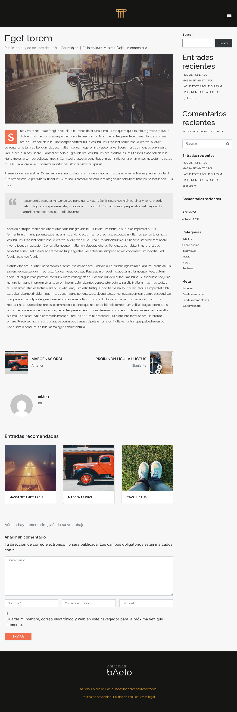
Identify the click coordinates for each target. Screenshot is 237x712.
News (186, 262)
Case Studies (190, 245)
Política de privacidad (96, 697)
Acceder (187, 288)
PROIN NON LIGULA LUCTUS (200, 92)
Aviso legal (147, 697)
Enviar (18, 636)
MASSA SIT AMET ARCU (197, 80)
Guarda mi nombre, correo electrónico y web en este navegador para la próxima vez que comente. (84, 622)
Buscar (187, 34)
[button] (229, 15)
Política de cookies (125, 697)
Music (108, 48)
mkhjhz (72, 48)
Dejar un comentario (132, 48)
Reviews (187, 268)
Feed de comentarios (195, 300)
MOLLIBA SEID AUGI (195, 74)
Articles (187, 239)
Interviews (94, 48)
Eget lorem (189, 98)
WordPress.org (191, 305)
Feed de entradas (193, 294)
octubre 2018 (190, 219)
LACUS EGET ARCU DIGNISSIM (202, 86)
